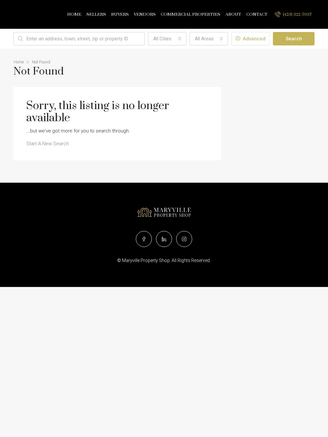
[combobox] (167, 38)
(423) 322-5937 (296, 14)
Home (74, 14)
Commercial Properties (190, 14)
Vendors (145, 14)
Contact (256, 14)
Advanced (254, 39)
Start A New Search (47, 144)
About (233, 14)
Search (294, 39)
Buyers (120, 14)
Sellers (96, 14)
